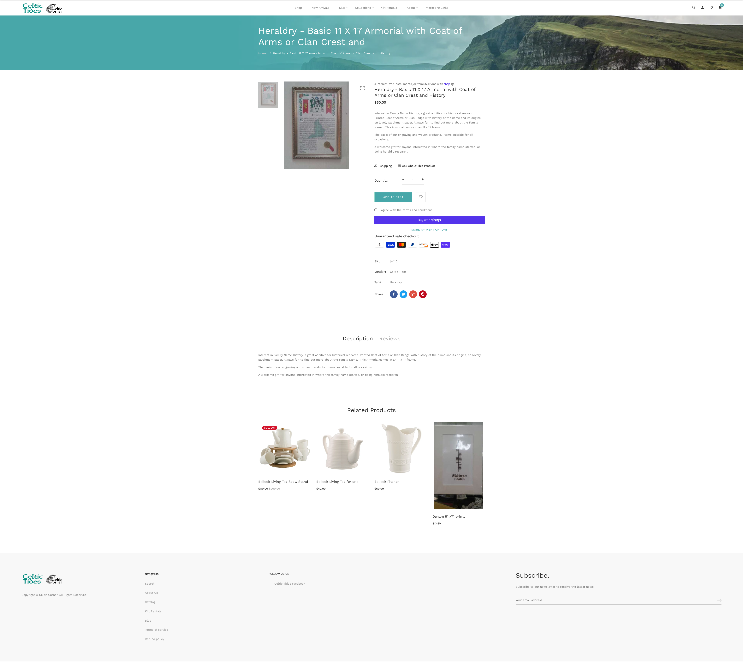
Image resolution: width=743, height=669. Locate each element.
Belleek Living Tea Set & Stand (283, 482)
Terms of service (156, 629)
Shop (298, 7)
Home (262, 53)
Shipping (385, 166)
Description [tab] (358, 338)
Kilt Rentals (389, 7)
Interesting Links (436, 7)
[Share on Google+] (413, 294)
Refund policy (154, 639)
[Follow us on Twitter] (403, 294)
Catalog (150, 602)
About (411, 7)
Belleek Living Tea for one (337, 482)
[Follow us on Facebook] (394, 294)
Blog (148, 620)
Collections (363, 7)
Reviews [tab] (390, 338)
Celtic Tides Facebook (289, 583)
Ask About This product (418, 166)
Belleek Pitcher (386, 482)
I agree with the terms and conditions (405, 210)
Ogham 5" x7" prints (448, 516)
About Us (151, 592)
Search (150, 583)
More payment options (429, 229)
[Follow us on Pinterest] (423, 294)
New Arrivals (320, 7)
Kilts (342, 7)
